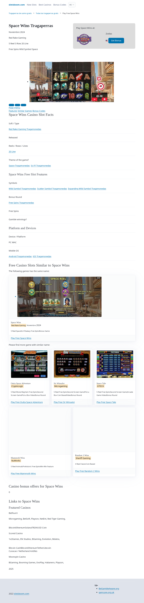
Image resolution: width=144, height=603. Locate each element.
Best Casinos (45, 4)
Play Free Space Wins (21, 338)
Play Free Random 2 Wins (87, 471)
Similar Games (25, 110)
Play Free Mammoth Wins (23, 473)
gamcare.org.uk (106, 592)
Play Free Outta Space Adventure (27, 402)
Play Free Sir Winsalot (64, 402)
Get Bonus (116, 40)
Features (13, 110)
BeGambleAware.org (109, 588)
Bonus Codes (59, 4)
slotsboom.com (21, 593)
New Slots (32, 4)
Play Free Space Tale (106, 402)
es (70, 4)
